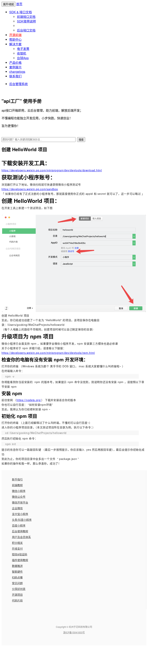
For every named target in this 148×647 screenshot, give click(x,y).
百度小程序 (18, 525)
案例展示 (15, 67)
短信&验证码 (19, 554)
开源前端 (15, 35)
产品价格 (15, 62)
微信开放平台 (20, 502)
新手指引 (17, 479)
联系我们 (15, 76)
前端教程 (17, 485)
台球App (23, 58)
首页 (19, 4)
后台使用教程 (20, 531)
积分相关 (17, 543)
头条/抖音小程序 (22, 520)
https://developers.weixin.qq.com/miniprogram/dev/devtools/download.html (52, 170)
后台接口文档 (26, 30)
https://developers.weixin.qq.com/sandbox (30, 189)
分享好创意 (18, 589)
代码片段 (17, 600)
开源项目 (17, 594)
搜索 (81, 139)
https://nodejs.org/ (29, 400)
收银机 (21, 53)
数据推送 (17, 566)
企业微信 (17, 508)
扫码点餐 (17, 577)
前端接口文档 (26, 16)
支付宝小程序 (20, 514)
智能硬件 (17, 571)
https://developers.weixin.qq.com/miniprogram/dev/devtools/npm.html (48, 353)
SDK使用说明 (26, 21)
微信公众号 (18, 497)
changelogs (17, 71)
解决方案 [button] (15, 44)
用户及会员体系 (21, 537)
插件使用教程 (20, 560)
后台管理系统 (18, 84)
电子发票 (23, 48)
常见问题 (17, 583)
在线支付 (17, 548)
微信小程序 (18, 491)
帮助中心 (15, 39)
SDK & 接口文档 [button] (20, 12)
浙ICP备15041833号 (74, 632)
